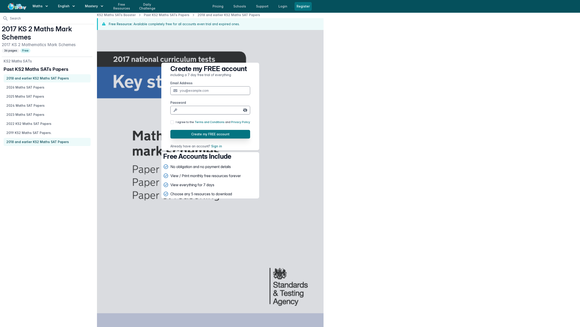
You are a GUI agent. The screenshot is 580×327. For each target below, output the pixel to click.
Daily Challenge (147, 6)
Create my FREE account (210, 134)
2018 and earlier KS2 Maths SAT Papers (229, 15)
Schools (240, 6)
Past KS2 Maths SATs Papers (166, 15)
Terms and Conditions (210, 122)
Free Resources (121, 6)
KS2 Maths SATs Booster (116, 15)
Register (303, 6)
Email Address (181, 83)
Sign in (216, 146)
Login (283, 6)
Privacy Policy (240, 122)
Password (178, 102)
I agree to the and (213, 122)
